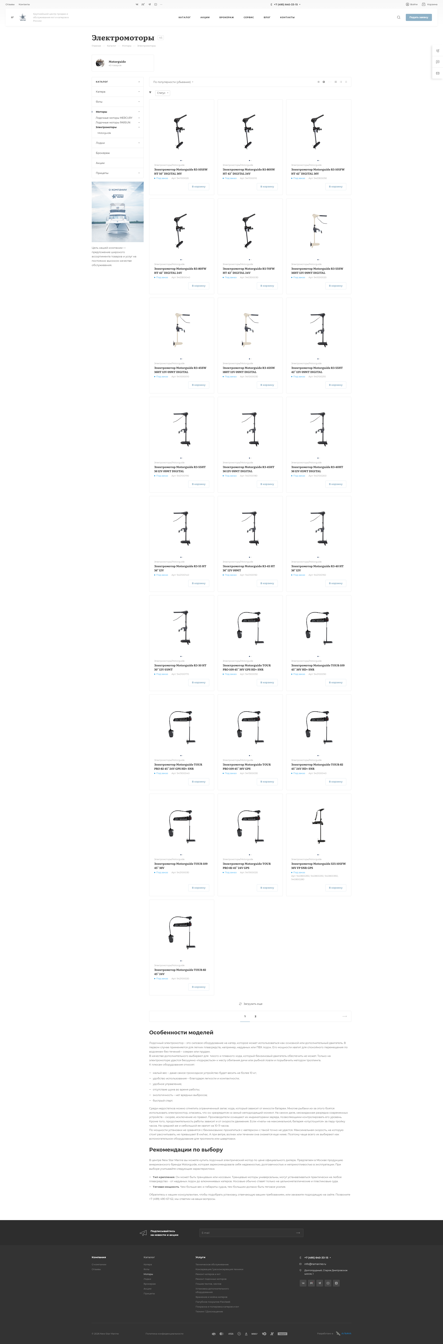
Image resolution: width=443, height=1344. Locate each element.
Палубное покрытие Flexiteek (213, 1301)
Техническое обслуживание (212, 1264)
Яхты (99, 101)
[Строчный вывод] (340, 81)
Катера (100, 91)
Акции (100, 163)
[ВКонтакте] (137, 4)
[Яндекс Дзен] (336, 1283)
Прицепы (102, 173)
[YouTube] (155, 4)
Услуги (200, 1257)
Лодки (100, 143)
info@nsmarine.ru (315, 1264)
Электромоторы (106, 127)
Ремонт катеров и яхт (208, 1274)
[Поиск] (398, 17)
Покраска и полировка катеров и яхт (217, 1306)
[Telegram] (149, 4)
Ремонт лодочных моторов (211, 1279)
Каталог (149, 1257)
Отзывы (96, 1269)
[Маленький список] (318, 81)
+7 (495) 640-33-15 (286, 4)
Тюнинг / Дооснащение (209, 1311)
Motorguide (117, 61)
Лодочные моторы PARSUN (113, 122)
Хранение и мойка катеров (211, 1297)
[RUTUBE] (143, 4)
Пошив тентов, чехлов (208, 1283)
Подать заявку (418, 17)
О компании (99, 1264)
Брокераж (103, 153)
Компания (99, 1257)
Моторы (101, 111)
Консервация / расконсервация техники (219, 1269)
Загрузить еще (253, 1003)
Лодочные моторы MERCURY (114, 117)
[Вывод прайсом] (346, 81)
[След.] (343, 1016)
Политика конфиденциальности (164, 1333)
